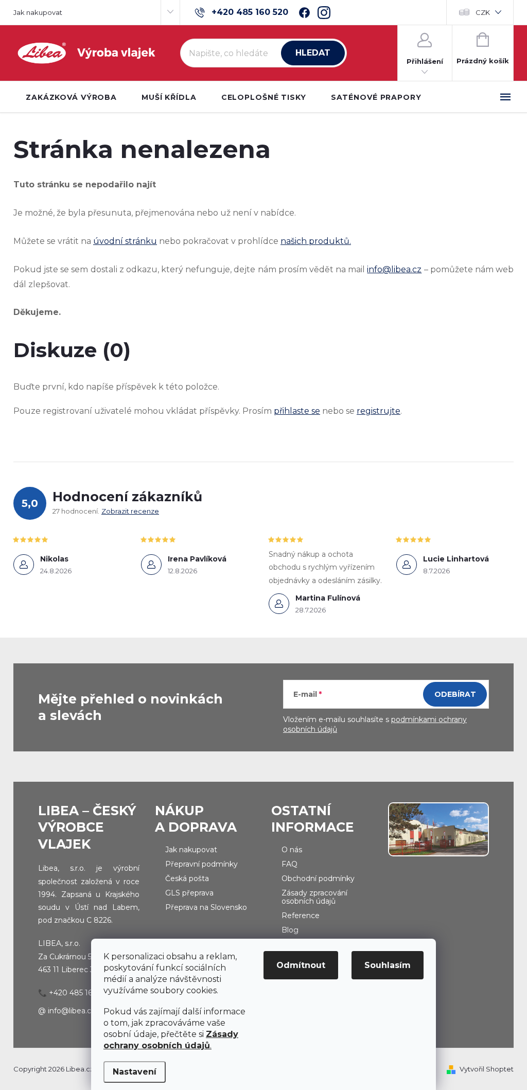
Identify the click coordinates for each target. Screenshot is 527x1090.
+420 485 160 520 (80, 992)
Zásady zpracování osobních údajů (314, 897)
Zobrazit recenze (130, 511)
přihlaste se (297, 411)
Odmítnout (300, 965)
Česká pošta (187, 878)
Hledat (312, 53)
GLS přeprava (189, 893)
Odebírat (455, 694)
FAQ (289, 864)
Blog (290, 930)
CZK (483, 12)
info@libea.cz (394, 269)
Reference (301, 915)
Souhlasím (387, 965)
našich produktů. (315, 241)
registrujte (378, 411)
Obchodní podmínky (318, 878)
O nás (292, 849)
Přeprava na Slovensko (206, 907)
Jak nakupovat (37, 12)
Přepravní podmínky (201, 864)
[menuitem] (71, 97)
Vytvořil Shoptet (487, 1069)
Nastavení (134, 1072)
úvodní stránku (125, 241)
